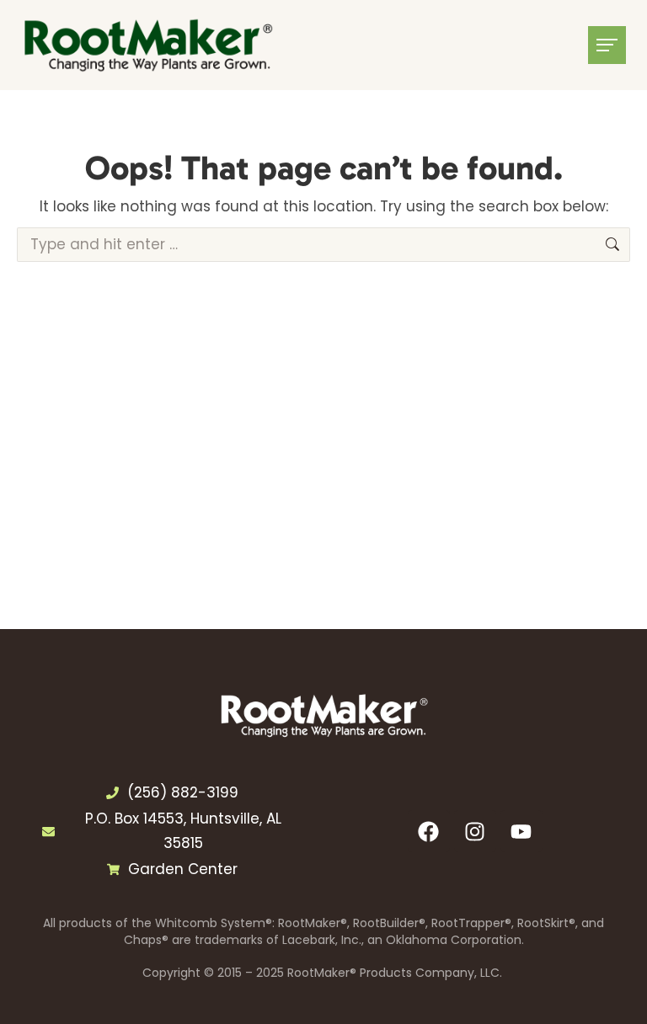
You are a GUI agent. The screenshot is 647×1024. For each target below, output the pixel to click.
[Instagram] (475, 831)
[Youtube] (521, 831)
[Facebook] (429, 831)
